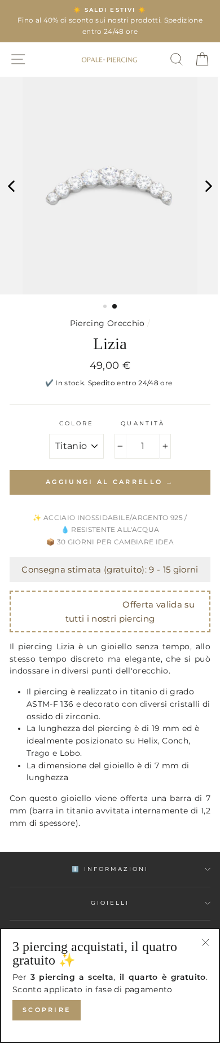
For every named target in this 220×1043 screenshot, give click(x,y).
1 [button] (106, 307)
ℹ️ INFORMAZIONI (110, 869)
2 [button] (115, 307)
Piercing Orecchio (107, 323)
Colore (76, 423)
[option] (110, 21)
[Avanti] (208, 185)
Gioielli (110, 902)
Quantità (142, 423)
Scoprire (47, 1010)
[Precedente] (11, 185)
